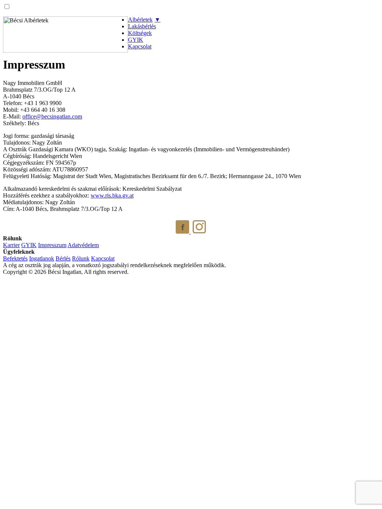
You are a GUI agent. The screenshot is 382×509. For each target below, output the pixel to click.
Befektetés (15, 258)
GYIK (135, 40)
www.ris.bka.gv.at (112, 195)
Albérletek (140, 19)
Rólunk (81, 258)
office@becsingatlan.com (52, 116)
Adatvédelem (83, 245)
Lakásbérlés (142, 26)
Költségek (140, 33)
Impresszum (52, 245)
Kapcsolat (139, 46)
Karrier (11, 245)
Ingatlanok (41, 258)
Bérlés (63, 258)
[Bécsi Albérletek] (65, 34)
